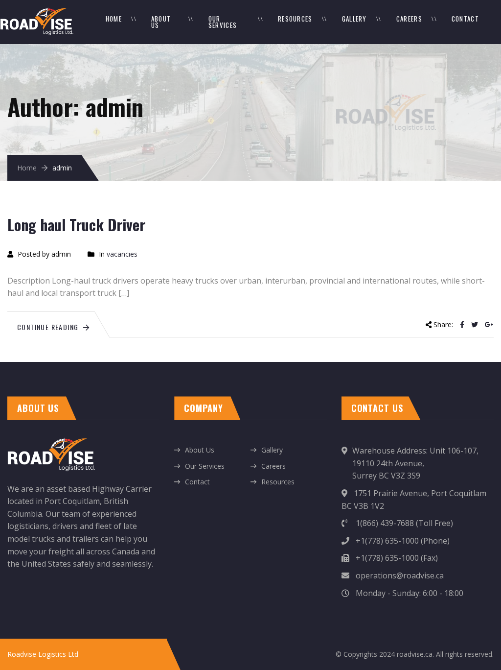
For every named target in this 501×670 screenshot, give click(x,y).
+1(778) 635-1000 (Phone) (402, 540)
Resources (295, 19)
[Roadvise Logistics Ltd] (37, 12)
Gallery (354, 19)
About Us (161, 22)
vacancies (122, 254)
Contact (465, 19)
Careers (409, 19)
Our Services (222, 22)
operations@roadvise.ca (399, 575)
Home (114, 19)
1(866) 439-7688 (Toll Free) (403, 523)
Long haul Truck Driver (76, 225)
